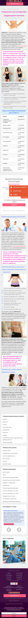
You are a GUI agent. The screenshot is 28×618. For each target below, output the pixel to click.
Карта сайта (19, 589)
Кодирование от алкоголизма (10, 453)
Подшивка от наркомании (9, 482)
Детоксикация (6, 458)
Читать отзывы (8, 524)
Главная (9, 573)
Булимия (5, 435)
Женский (5, 461)
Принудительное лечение (9, 496)
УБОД (4, 474)
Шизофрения (6, 430)
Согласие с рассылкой (8, 590)
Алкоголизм (19, 573)
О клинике (8, 579)
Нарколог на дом (7, 464)
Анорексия (5, 432)
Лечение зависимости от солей (10, 490)
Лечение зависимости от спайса (10, 493)
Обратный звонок (14, 3)
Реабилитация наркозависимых (10, 488)
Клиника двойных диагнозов (19, 246)
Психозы (5, 424)
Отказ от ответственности (19, 587)
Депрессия (5, 422)
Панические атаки (7, 427)
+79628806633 (14, 592)
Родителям (19, 577)
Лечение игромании (7, 442)
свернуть (25, 197)
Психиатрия (19, 575)
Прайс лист (8, 577)
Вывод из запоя (6, 450)
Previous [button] (4, 552)
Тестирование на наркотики (9, 498)
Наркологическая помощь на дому (11, 480)
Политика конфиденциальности (9, 587)
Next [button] (23, 552)
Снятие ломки (6, 472)
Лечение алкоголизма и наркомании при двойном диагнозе (12, 438)
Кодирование (6, 485)
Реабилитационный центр (9, 456)
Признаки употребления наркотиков (12, 501)
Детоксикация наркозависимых (10, 477)
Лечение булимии (22, 46)
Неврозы (5, 419)
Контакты (19, 579)
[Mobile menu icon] (25, 3)
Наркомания (9, 575)
